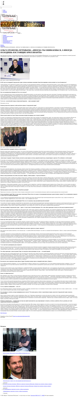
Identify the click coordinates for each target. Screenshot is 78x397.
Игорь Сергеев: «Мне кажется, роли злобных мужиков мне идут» (16, 353)
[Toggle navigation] (21, 33)
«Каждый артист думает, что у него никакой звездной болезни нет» (17, 380)
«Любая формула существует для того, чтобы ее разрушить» (15, 391)
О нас (4, 10)
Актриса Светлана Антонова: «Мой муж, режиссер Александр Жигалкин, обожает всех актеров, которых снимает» (27, 386)
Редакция (5, 12)
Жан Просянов (3, 312)
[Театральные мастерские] (8, 20)
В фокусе (5, 11)
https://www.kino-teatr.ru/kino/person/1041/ (21, 316)
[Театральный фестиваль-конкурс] (22, 26)
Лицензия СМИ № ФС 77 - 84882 (37, 395)
